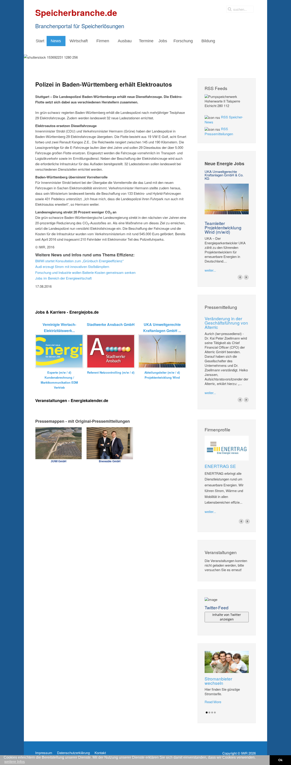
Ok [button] (280, 760)
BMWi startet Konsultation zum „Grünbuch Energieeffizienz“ (79, 260)
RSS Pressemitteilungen (219, 131)
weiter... (210, 270)
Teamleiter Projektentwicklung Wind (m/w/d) (223, 227)
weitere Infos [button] (14, 762)
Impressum (43, 752)
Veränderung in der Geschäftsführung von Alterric (226, 322)
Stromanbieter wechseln (218, 680)
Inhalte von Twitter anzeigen (226, 616)
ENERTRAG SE (220, 466)
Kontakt (100, 752)
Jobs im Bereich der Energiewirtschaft (63, 278)
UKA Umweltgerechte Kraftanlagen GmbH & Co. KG (224, 175)
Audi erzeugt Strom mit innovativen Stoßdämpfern (72, 266)
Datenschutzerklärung (73, 752)
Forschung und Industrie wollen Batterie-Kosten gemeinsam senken (85, 272)
